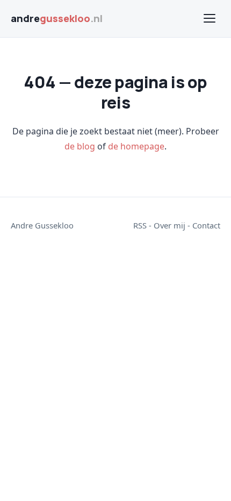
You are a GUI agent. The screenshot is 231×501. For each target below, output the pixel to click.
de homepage (136, 146)
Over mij (169, 225)
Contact (206, 225)
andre (57, 18)
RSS (140, 225)
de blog (79, 146)
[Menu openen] (209, 18)
